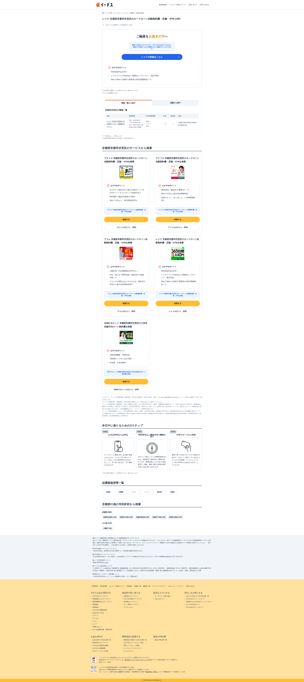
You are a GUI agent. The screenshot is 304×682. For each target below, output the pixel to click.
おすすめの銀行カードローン (133, 599)
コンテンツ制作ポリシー (177, 5)
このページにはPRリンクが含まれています (119, 25)
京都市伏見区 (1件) (109, 517)
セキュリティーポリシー (176, 586)
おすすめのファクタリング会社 (134, 642)
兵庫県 (121, 492)
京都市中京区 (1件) (126, 517)
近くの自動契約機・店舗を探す (102, 629)
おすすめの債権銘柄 (99, 648)
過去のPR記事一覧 (161, 640)
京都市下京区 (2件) (159, 517)
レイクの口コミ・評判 (178, 311)
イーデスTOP (108, 13)
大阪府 (108, 492)
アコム (95, 621)
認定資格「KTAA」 (152, 672)
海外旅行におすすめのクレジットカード (199, 602)
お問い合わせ (204, 5)
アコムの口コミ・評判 (126, 311)
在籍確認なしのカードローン (102, 599)
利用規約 (129, 586)
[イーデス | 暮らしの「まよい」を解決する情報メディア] (104, 6)
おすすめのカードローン (100, 596)
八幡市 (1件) (107, 528)
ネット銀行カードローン (131, 604)
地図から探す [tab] (175, 103)
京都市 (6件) (107, 512)
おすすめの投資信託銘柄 (100, 645)
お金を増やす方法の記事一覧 (102, 640)
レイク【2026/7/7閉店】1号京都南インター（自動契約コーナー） (116, 124)
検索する (126, 219)
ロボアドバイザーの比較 (100, 651)
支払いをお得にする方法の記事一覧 (197, 596)
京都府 (132, 13)
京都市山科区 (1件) (175, 517)
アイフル (95, 618)
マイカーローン (129, 607)
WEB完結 (96, 607)
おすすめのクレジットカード (195, 599)
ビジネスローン (129, 651)
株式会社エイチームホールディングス (137, 660)
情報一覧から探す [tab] (128, 103)
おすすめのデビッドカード (194, 607)
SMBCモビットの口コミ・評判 (126, 389)
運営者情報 (163, 5)
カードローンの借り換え (163, 596)
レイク (126, 13)
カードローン (118, 13)
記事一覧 (191, 5)
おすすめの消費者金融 (100, 610)
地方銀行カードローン (131, 602)
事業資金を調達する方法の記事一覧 (135, 640)
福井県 (159, 492)
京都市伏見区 (139, 13)
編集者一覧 (146, 586)
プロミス (95, 615)
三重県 (172, 492)
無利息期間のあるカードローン (102, 602)
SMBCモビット (97, 627)
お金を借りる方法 (98, 613)
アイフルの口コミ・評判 (178, 227)
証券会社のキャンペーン (100, 642)
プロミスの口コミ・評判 (126, 227)
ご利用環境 (94, 586)
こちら (106, 562)
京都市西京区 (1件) (142, 517)
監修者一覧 (137, 586)
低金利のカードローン (131, 596)
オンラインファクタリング (132, 648)
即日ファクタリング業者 (131, 645)
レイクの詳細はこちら (152, 57)
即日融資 (95, 604)
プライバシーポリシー (159, 586)
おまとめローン (160, 599)
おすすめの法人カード (193, 604)
